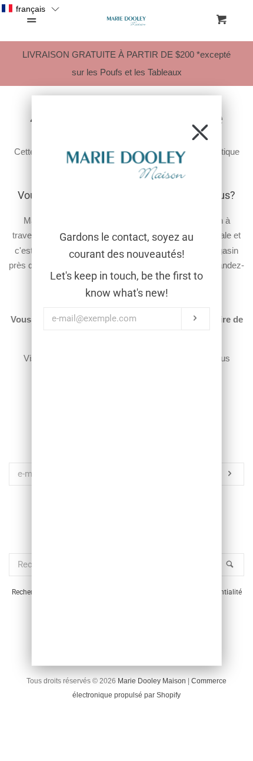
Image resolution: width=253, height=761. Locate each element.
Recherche (28, 592)
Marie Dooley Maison (152, 681)
